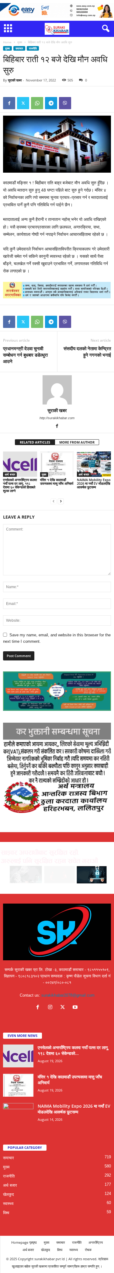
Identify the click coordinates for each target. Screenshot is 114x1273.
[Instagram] (51, 1007)
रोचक (88, 1249)
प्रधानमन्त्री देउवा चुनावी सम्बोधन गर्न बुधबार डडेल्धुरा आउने (25, 354)
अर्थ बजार (10, 474)
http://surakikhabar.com (57, 418)
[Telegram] (51, 103)
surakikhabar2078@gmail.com (68, 995)
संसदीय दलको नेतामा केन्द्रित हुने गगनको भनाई (87, 351)
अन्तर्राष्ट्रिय (95, 1242)
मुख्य (19, 42)
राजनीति (33, 48)
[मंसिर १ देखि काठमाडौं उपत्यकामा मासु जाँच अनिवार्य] (57, 464)
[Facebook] (9, 103)
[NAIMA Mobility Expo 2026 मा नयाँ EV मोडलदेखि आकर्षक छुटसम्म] (94, 464)
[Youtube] (75, 1007)
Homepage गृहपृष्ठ (24, 1242)
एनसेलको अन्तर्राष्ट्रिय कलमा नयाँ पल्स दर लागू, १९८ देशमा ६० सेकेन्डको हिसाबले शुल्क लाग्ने (20, 485)
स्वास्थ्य (8, 1203)
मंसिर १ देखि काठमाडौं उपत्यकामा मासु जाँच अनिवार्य (56, 481)
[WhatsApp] (37, 103)
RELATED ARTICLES (35, 442)
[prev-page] (53, 501)
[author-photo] (57, 390)
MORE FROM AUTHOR (77, 442)
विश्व (6, 1212)
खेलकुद (8, 1194)
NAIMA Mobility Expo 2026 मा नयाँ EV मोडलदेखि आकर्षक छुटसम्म (94, 483)
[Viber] (65, 103)
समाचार (19, 48)
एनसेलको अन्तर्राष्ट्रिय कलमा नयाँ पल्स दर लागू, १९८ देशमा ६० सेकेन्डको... (73, 1050)
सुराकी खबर (15, 80)
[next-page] (61, 501)
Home (7, 42)
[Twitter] (23, 103)
